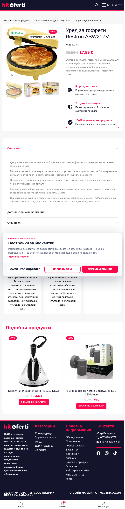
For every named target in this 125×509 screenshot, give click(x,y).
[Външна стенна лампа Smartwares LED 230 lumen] (91, 361)
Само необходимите (25, 269)
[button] (34, 402)
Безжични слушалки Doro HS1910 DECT (33, 390)
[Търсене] (96, 5)
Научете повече (19, 256)
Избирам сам (62, 269)
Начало (8, 20)
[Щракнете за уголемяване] (11, 74)
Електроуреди (22, 20)
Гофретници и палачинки (87, 20)
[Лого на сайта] (13, 4)
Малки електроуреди (45, 20)
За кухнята (64, 20)
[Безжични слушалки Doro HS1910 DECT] (33, 361)
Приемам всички (100, 269)
